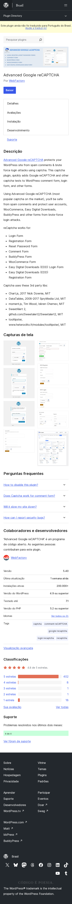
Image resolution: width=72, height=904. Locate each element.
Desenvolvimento (18, 130)
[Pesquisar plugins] (40, 39)
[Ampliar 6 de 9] (64, 368)
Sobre (7, 762)
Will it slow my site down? (20, 506)
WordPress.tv (13, 811)
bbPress (10, 834)
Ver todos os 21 (60, 616)
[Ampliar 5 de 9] (64, 345)
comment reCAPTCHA (55, 624)
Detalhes (13, 103)
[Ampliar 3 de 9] (30, 405)
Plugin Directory (12, 15)
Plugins (42, 775)
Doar (43, 805)
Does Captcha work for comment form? (29, 495)
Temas (42, 769)
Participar (44, 792)
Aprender (9, 792)
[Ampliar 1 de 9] (30, 345)
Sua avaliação (12, 707)
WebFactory (17, 80)
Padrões (43, 781)
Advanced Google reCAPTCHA (23, 160)
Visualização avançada (18, 648)
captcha (37, 624)
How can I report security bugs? (24, 517)
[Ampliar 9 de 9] (64, 435)
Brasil (15, 856)
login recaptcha (46, 638)
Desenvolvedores (14, 805)
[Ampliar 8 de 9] (64, 415)
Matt (8, 828)
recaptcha (62, 638)
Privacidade (11, 781)
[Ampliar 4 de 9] (30, 434)
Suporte (12, 139)
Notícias (8, 769)
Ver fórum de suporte (17, 741)
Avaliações (14, 112)
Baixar (10, 90)
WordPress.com (15, 822)
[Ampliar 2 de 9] (30, 372)
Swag (43, 811)
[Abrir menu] (66, 5)
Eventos (43, 798)
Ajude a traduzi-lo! (36, 28)
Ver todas (62, 707)
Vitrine (42, 762)
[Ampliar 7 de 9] (64, 392)
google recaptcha (58, 631)
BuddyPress (13, 841)
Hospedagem (12, 775)
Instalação (14, 121)
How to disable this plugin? (20, 485)
